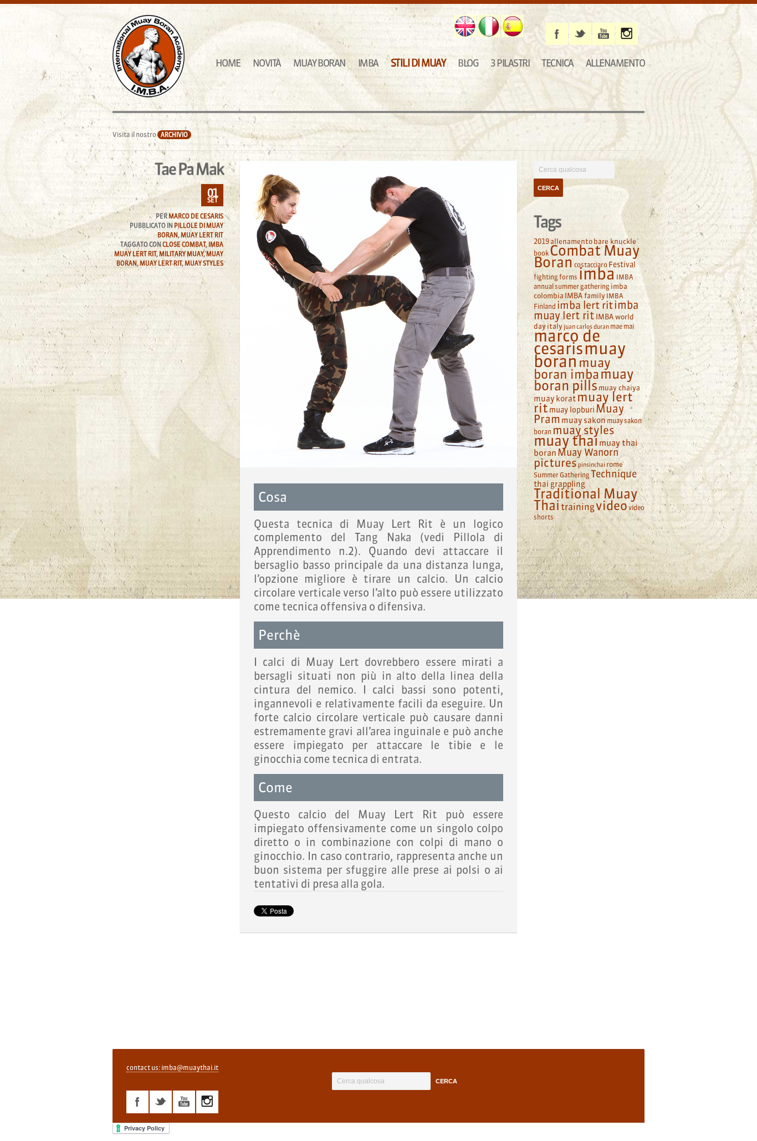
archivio (174, 135)
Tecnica (557, 63)
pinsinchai (591, 464)
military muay (181, 254)
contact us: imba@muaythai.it (172, 1067)
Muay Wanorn (587, 452)
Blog (468, 63)
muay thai (566, 441)
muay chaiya (619, 387)
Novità (267, 63)
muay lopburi (572, 410)
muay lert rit (161, 263)
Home (228, 63)
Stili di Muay (418, 63)
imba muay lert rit (586, 310)
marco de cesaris (567, 342)
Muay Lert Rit (202, 235)
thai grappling (559, 484)
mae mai (622, 326)
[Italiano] (489, 26)
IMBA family (585, 295)
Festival (622, 264)
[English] (465, 26)
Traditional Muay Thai (585, 499)
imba (597, 274)
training (578, 506)
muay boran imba (572, 368)
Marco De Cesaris (195, 216)
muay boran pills (583, 379)
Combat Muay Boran (587, 256)
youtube (603, 34)
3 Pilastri (509, 63)
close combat (184, 244)
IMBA (368, 63)
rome (614, 464)
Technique (614, 474)
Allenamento (615, 63)
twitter (580, 34)
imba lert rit (585, 305)
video (611, 505)
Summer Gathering (562, 475)
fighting (546, 277)
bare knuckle (615, 241)
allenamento (571, 241)
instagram (627, 34)
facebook (557, 34)
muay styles (204, 263)
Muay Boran (319, 63)
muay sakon (583, 420)
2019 (541, 241)
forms (568, 277)
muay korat (555, 399)
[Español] (513, 26)
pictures (555, 463)
